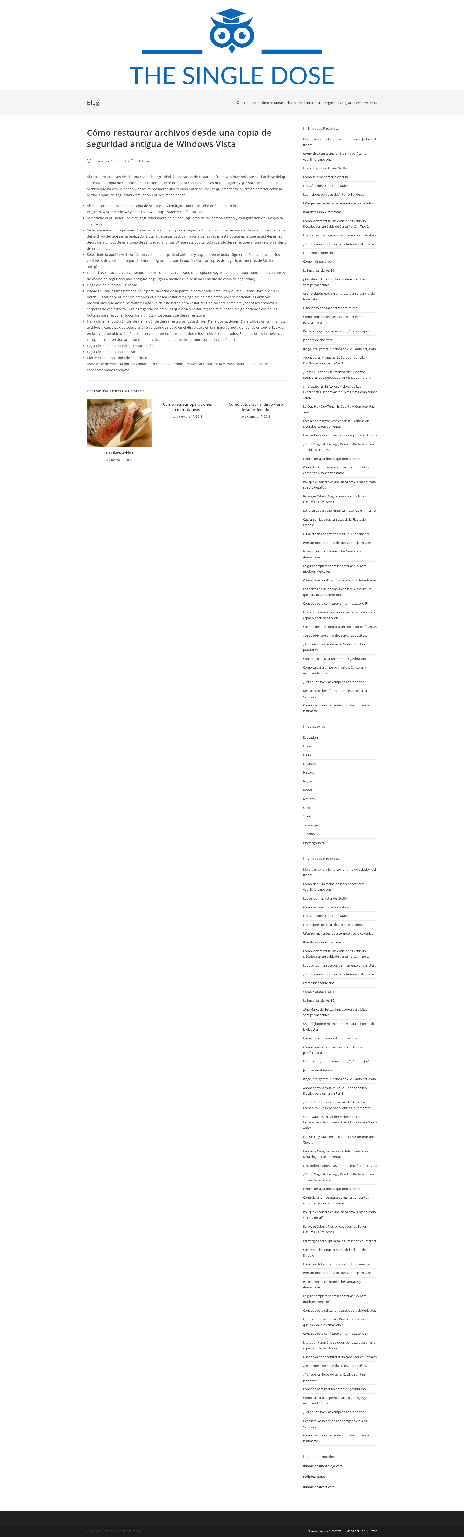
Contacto (335, 1531)
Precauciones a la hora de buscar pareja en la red (338, 542)
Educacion (310, 737)
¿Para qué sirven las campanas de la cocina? (334, 682)
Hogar (307, 781)
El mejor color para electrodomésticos (330, 308)
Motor (307, 790)
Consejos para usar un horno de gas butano (334, 659)
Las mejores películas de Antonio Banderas (333, 194)
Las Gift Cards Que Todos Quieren (327, 185)
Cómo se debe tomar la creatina (326, 177)
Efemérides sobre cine (318, 253)
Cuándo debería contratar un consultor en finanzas (340, 626)
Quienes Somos (318, 1531)
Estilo (307, 755)
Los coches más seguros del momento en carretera (339, 235)
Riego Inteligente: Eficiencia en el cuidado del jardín (339, 349)
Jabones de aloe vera (318, 340)
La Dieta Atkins (119, 453)
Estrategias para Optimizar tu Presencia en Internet (339, 510)
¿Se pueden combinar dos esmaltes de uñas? (335, 635)
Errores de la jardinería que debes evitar (331, 458)
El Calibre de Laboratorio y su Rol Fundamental (336, 534)
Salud (307, 816)
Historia (308, 772)
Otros (307, 807)
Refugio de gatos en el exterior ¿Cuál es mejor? (336, 331)
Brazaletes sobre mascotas (322, 212)
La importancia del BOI (319, 270)
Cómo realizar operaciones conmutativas (187, 407)
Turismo (309, 834)
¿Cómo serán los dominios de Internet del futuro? (338, 244)
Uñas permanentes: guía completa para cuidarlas (338, 203)
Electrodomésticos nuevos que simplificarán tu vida (340, 435)
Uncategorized (313, 843)
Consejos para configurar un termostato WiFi (335, 603)
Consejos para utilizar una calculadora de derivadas (339, 580)
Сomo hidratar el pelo (318, 261)
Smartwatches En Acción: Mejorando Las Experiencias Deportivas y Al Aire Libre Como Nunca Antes (340, 392)
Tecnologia (311, 825)
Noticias (144, 161)
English (308, 746)
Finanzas (309, 764)
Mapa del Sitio (355, 1531)
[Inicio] (237, 102)
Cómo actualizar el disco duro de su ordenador (256, 407)
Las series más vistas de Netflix (325, 168)
